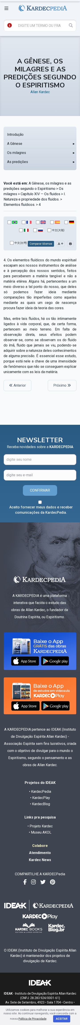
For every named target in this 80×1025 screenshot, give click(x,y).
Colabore (40, 846)
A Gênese (14, 144)
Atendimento (40, 853)
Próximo (60, 385)
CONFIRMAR (40, 490)
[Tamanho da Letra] (60, 244)
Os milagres (16, 153)
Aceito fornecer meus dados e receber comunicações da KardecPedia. (41, 510)
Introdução (15, 134)
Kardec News (40, 860)
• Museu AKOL (40, 832)
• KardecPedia (40, 791)
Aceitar (62, 1018)
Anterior (19, 385)
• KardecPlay (40, 798)
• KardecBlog (40, 804)
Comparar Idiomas (41, 243)
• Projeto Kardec (40, 826)
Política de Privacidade (32, 1018)
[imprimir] (70, 244)
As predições (17, 162)
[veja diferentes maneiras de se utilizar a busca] (9, 25)
